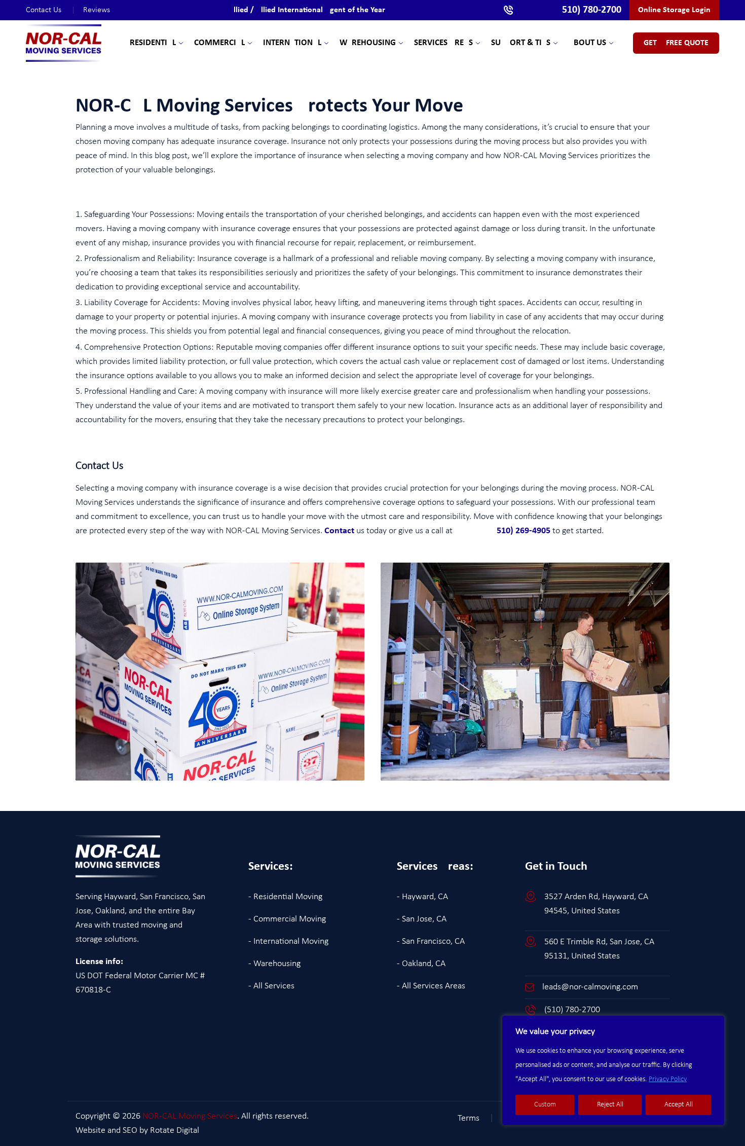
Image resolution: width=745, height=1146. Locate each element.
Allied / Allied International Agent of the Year (307, 10)
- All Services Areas (431, 986)
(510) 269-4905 (502, 531)
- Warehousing (274, 964)
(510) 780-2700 (572, 1010)
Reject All (610, 1104)
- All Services (271, 986)
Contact (339, 531)
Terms (476, 1118)
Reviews (96, 10)
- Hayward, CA (422, 897)
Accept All (678, 1104)
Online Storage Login (674, 10)
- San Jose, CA (421, 919)
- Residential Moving (285, 897)
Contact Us (50, 10)
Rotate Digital (174, 1130)
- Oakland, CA (421, 964)
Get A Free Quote (676, 43)
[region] (613, 1070)
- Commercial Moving (287, 919)
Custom (545, 1104)
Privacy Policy (668, 1079)
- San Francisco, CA (431, 941)
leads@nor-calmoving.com (590, 987)
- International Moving (288, 941)
